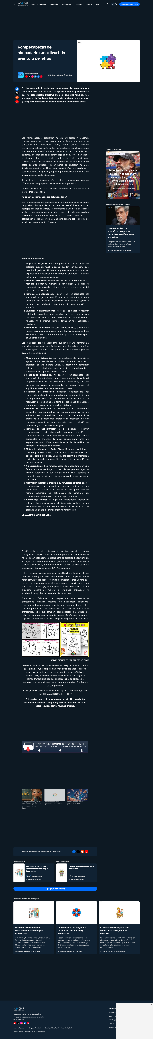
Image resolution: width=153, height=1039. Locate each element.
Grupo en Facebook (35, 1028)
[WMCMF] (28, 1023)
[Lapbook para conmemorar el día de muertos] (61, 872)
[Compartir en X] (17, 93)
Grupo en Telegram (19, 1028)
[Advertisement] (76, 23)
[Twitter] (18, 1023)
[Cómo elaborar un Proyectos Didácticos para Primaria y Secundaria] (76, 912)
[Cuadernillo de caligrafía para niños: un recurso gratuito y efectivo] (119, 912)
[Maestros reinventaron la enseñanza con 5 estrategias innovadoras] (19, 872)
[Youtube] (14, 1023)
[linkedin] (35, 76)
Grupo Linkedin (66, 1028)
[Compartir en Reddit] (17, 97)
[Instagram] (21, 1023)
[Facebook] (24, 1023)
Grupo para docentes (128, 4)
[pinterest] (41, 76)
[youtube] (26, 76)
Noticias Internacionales (116, 154)
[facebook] (38, 76)
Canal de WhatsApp (51, 1028)
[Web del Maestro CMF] (21, 75)
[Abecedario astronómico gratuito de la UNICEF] (77, 795)
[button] (14, 4)
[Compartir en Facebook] (17, 89)
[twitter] (29, 76)
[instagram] (32, 76)
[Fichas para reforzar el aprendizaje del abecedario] (54, 795)
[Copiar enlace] (17, 102)
